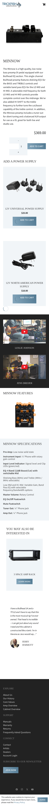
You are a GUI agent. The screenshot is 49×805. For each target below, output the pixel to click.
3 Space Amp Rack (24, 574)
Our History (8, 698)
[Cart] (44, 4)
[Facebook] (16, 789)
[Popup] (24, 332)
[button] (24, 221)
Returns (7, 728)
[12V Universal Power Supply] (24, 168)
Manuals (7, 721)
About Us (7, 694)
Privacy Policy (19, 802)
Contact (7, 744)
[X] (27, 789)
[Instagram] (22, 789)
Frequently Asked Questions (17, 732)
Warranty (7, 725)
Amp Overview (10, 705)
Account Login (10, 755)
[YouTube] (32, 789)
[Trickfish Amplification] (11, 4)
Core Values (9, 701)
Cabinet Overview (11, 709)
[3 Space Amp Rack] (24, 540)
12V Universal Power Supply (24, 208)
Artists (6, 748)
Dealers (6, 751)
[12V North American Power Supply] (24, 242)
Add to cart (37, 146)
